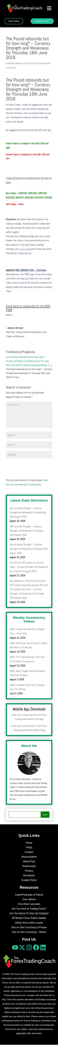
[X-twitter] (22, 947)
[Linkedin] (43, 947)
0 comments (11, 67)
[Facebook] (36, 947)
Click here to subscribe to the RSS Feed (28, 308)
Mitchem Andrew (14, 63)
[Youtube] (15, 947)
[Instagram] (29, 947)
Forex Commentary (42, 63)
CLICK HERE (25, 249)
